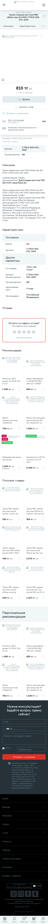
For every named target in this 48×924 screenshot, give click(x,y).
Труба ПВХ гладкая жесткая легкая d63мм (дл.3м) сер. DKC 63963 (34, 552)
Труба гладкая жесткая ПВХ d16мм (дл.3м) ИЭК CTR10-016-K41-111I (11, 552)
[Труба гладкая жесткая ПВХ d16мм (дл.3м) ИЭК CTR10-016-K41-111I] (11, 535)
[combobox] (7, 729)
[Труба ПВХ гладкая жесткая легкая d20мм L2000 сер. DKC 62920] (11, 496)
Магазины (7, 815)
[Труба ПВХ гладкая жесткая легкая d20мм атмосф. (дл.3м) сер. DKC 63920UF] (11, 575)
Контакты (7, 867)
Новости (6, 841)
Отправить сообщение (24, 757)
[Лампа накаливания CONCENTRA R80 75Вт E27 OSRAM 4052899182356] (35, 366)
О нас (5, 833)
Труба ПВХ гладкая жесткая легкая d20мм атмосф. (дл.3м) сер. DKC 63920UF (10, 592)
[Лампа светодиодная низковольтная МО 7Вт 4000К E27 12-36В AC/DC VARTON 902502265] (35, 405)
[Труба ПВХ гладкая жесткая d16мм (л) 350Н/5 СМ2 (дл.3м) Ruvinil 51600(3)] (35, 496)
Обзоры (6, 850)
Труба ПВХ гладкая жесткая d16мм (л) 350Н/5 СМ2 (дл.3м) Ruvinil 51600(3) (35, 512)
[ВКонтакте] (21, 894)
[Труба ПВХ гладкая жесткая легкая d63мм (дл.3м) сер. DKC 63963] (35, 535)
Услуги (5, 824)
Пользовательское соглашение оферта (24, 903)
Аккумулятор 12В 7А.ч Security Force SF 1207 (35, 459)
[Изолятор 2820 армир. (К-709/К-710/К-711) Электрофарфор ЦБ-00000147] (11, 366)
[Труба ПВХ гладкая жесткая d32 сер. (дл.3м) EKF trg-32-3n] (35, 575)
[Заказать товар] (19, 389)
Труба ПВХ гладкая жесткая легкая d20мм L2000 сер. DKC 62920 (10, 512)
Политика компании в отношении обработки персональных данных (24, 900)
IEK (27, 244)
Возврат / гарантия (11, 876)
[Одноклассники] (35, 894)
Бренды (6, 807)
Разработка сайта (22, 907)
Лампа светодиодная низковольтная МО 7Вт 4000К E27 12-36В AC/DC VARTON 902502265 (35, 423)
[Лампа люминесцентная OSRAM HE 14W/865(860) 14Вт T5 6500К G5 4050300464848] (11, 405)
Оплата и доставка (11, 858)
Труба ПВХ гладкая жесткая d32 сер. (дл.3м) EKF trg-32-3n (35, 589)
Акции (5, 798)
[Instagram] (13, 894)
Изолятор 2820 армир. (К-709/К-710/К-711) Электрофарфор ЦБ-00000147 (11, 384)
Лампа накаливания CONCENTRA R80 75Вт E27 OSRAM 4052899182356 (34, 382)
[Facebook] (28, 894)
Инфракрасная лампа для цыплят (11, 458)
